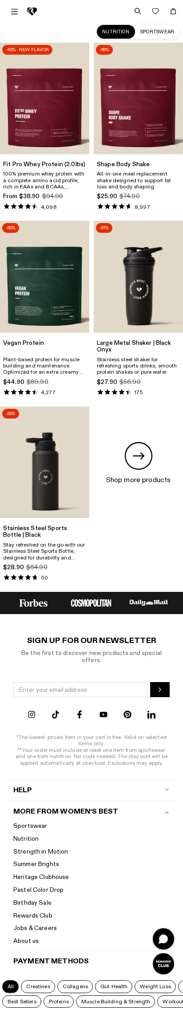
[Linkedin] (151, 716)
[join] (160, 689)
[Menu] (14, 12)
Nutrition (115, 31)
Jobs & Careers (35, 928)
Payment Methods (51, 961)
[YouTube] (103, 716)
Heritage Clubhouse (41, 877)
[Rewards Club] (163, 963)
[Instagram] (32, 716)
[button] (10, 986)
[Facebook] (80, 716)
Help (22, 790)
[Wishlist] (155, 11)
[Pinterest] (127, 716)
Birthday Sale (32, 902)
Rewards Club (32, 915)
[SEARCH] (137, 11)
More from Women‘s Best (65, 811)
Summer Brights (36, 864)
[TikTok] (56, 716)
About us (26, 941)
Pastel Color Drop (38, 890)
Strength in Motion (40, 851)
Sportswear (157, 31)
